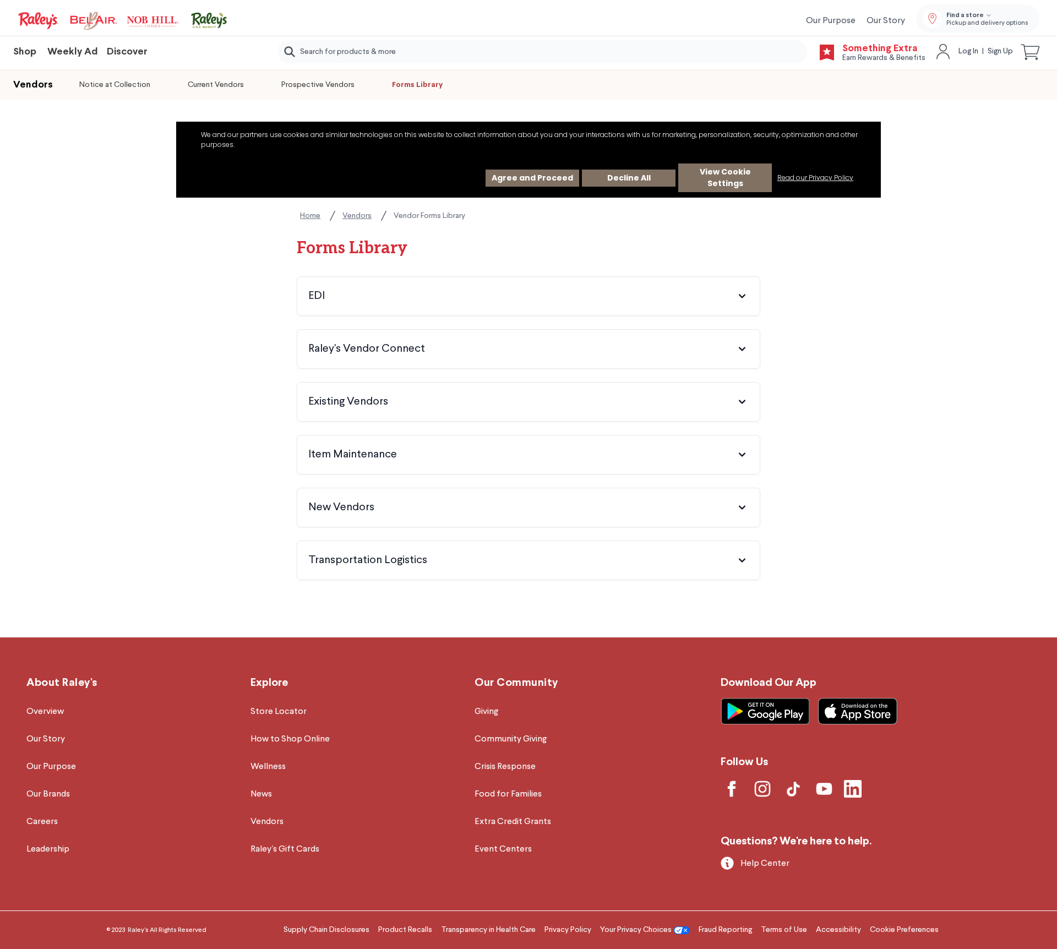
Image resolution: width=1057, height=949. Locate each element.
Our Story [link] (886, 21)
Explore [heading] (269, 683)
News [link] (261, 794)
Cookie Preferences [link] (904, 930)
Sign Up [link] (1000, 51)
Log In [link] (968, 51)
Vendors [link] (357, 216)
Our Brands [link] (48, 794)
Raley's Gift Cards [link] (284, 849)
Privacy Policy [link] (567, 930)
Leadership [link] (47, 849)
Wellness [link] (268, 766)
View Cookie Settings (725, 177)
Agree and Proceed (532, 177)
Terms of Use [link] (784, 930)
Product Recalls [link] (405, 930)
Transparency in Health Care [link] (488, 930)
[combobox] (542, 51)
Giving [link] (486, 711)
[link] (123, 21)
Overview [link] (45, 711)
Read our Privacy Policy (815, 177)
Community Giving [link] (511, 739)
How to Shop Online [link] (290, 739)
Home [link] (310, 216)
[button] (1030, 52)
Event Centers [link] (503, 849)
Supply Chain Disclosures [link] (326, 930)
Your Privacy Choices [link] (636, 930)
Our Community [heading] (516, 683)
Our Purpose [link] (831, 21)
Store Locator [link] (278, 711)
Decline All (629, 177)
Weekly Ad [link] (72, 52)
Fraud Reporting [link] (725, 930)
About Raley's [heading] (61, 683)
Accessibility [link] (838, 930)
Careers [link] (42, 821)
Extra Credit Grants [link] (513, 821)
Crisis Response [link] (505, 766)
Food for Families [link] (508, 794)
